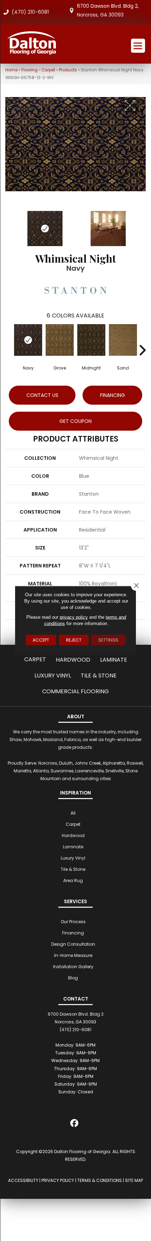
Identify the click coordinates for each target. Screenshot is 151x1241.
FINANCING (112, 395)
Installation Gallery (73, 967)
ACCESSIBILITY (23, 1180)
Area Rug (73, 880)
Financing (73, 933)
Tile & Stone (99, 675)
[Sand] (123, 340)
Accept (41, 640)
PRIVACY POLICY (57, 1180)
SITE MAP (134, 1180)
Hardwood (73, 660)
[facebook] (75, 1124)
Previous (8, 225)
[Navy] (28, 340)
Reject (73, 640)
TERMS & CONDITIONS (99, 1180)
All (73, 813)
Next (142, 225)
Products (68, 70)
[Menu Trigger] (138, 46)
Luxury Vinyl (52, 675)
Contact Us (42, 395)
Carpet (48, 70)
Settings (108, 640)
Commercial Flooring (75, 691)
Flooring (29, 70)
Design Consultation (73, 944)
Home (11, 70)
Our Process (73, 922)
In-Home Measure (73, 955)
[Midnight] (91, 340)
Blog (73, 978)
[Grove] (60, 340)
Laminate (113, 660)
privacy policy (74, 617)
